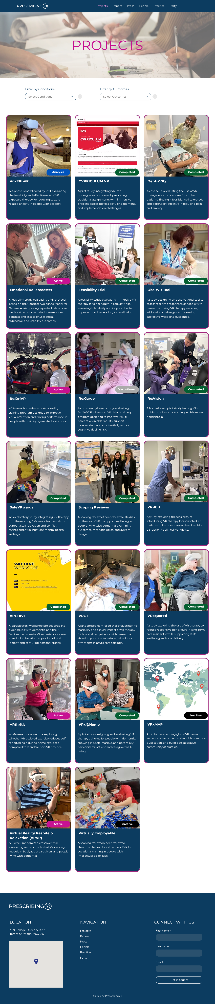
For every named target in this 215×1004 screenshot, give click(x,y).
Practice (85, 952)
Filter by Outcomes (114, 89)
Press (83, 941)
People (85, 947)
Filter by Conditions (40, 89)
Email (160, 962)
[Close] (80, 96)
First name (163, 930)
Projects (85, 930)
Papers (84, 936)
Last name (163, 946)
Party (83, 957)
